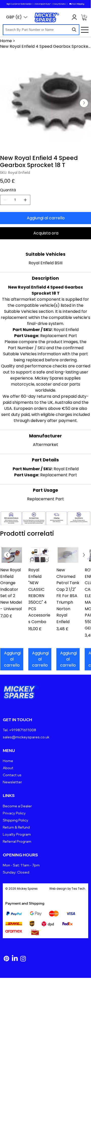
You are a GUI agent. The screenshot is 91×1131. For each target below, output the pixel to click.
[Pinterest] (6, 958)
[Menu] (85, 30)
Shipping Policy (15, 820)
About (8, 768)
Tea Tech (78, 889)
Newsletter (12, 782)
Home (8, 761)
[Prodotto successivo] (84, 555)
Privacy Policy (14, 813)
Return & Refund (16, 827)
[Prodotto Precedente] (7, 555)
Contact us (12, 775)
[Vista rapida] (11, 555)
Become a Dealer (17, 806)
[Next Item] (84, 103)
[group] (45, 608)
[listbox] (17, 17)
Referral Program (17, 841)
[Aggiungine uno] (25, 200)
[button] (84, 17)
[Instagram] (23, 958)
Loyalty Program (17, 834)
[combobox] (41, 29)
